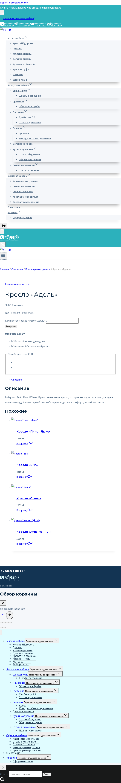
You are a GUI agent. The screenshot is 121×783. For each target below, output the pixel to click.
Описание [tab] (16, 379)
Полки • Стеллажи (29, 170)
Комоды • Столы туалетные (35, 138)
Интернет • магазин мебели (18, 18)
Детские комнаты (23, 143)
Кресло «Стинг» (28, 498)
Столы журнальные (30, 122)
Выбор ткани (20, 79)
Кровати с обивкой (24, 63)
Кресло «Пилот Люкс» (33, 431)
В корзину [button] (22, 443)
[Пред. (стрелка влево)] (1, 627)
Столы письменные (24, 186)
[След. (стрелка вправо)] (4, 627)
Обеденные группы (30, 159)
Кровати (24, 133)
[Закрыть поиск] (3, 767)
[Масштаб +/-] (1, 622)
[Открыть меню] (3, 256)
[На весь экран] (4, 622)
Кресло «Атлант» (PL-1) (33, 532)
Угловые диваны (22, 53)
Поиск (46, 774)
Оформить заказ (22, 217)
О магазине (14, 207)
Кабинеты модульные (25, 180)
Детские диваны (22, 58)
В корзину (11, 326)
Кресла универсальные (26, 201)
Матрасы (18, 74)
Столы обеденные (29, 154)
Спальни (18, 702)
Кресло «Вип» (27, 465)
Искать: (4, 774)
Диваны (17, 48)
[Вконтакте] (12, 238)
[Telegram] (6, 238)
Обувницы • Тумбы (29, 106)
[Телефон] (2, 238)
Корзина (11, 757)
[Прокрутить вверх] (3, 615)
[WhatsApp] (17, 238)
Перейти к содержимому (14, 2)
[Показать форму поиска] (2, 12)
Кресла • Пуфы (21, 69)
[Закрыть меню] (1, 632)
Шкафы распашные (30, 95)
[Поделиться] (7, 622)
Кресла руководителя (25, 196)
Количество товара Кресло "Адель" (25, 320)
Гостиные (18, 691)
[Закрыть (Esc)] (10, 622)
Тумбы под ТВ (27, 117)
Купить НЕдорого (23, 43)
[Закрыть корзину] (3, 603)
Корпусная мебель (17, 669)
